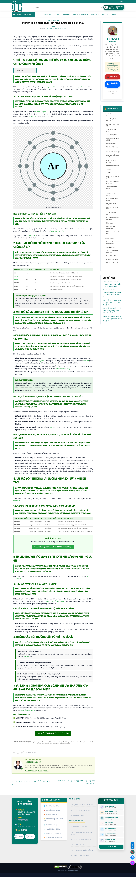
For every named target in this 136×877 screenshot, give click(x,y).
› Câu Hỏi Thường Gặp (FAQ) (80, 855)
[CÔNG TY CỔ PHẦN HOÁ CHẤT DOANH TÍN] (21, 7)
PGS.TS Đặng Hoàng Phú (33, 762)
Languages (120, 1)
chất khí (26, 656)
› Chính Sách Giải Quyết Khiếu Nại (82, 850)
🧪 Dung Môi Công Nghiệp (52, 829)
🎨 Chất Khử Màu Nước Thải (53, 838)
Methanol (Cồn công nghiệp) (112, 156)
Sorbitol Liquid (110, 247)
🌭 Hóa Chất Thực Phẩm (51, 814)
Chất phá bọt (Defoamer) (110, 227)
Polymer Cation (111, 204)
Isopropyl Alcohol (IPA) (113, 166)
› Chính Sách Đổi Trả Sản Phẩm (81, 839)
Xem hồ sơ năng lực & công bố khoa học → (36, 770)
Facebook (31, 836)
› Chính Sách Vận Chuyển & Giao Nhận (81, 833)
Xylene (108, 172)
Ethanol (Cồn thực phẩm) (112, 161)
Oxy (51, 427)
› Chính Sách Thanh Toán (79, 827)
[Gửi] (101, 7)
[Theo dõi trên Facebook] (12, 1)
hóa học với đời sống (63, 368)
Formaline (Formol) (112, 259)
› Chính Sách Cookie (77, 815)
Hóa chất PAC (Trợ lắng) (112, 199)
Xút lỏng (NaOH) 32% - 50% (113, 125)
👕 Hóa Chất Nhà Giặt (51, 825)
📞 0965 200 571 (111, 846)
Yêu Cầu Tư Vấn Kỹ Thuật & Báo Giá (53, 733)
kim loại (86, 361)
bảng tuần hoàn (81, 87)
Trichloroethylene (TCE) (111, 187)
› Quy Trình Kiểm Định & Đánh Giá (82, 805)
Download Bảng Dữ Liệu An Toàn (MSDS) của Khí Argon (53, 547)
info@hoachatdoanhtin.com (26, 826)
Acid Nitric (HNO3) (111, 135)
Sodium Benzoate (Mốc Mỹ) (112, 251)
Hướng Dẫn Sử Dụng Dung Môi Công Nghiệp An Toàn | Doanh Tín (112, 318)
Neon (16, 276)
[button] (23, 14)
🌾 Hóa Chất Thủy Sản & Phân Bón (53, 819)
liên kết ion (32, 116)
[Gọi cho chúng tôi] (15, 1)
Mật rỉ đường (110, 223)
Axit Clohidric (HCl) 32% (112, 130)
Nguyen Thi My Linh (60, 28)
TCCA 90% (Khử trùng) (111, 213)
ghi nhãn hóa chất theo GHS (53, 601)
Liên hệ (114, 14)
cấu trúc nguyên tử (41, 112)
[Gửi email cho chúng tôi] (13, 1)
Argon (16, 279)
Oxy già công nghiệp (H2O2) (112, 139)
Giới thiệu (57, 14)
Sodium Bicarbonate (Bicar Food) (112, 243)
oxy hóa (41, 361)
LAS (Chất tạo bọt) (112, 263)
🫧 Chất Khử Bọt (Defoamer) (52, 833)
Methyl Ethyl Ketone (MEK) (112, 177)
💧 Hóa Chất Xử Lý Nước (51, 806)
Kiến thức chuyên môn (80, 14)
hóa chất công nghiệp (28, 710)
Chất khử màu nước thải (112, 233)
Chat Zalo (21, 836)
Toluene (108, 169)
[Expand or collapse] (34, 70)
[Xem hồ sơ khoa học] (18, 765)
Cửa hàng (66, 14)
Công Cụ (94, 14)
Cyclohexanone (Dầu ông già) (112, 182)
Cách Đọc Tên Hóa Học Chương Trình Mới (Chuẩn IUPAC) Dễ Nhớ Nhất (112, 284)
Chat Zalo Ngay (111, 84)
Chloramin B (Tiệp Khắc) (112, 208)
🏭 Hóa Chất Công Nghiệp (52, 810)
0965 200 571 (112, 77)
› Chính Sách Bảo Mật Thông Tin (81, 810)
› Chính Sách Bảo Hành (78, 845)
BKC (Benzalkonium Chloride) (112, 218)
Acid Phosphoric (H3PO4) (111, 120)
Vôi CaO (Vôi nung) (112, 147)
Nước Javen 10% (111, 143)
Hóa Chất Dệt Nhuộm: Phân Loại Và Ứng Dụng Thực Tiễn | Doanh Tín (112, 310)
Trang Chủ (47, 14)
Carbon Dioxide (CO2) (58, 231)
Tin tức (104, 14)
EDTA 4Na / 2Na (111, 256)
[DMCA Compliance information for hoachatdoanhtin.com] (74, 867)
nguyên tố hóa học (53, 87)
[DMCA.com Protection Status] (60, 867)
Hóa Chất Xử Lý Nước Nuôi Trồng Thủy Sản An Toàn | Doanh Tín (112, 302)
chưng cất (31, 235)
